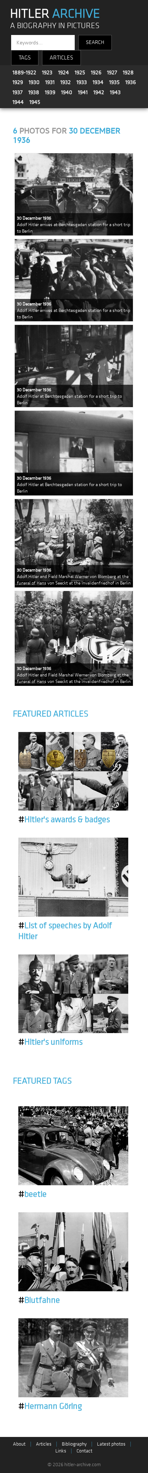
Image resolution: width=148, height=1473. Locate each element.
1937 (18, 92)
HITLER (55, 14)
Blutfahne (39, 1300)
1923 (47, 72)
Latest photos (111, 1444)
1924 (63, 72)
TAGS (25, 57)
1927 (112, 72)
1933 (82, 82)
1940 (66, 92)
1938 (33, 92)
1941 (83, 92)
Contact (84, 1450)
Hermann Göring (50, 1406)
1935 (114, 82)
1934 (98, 82)
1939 (50, 92)
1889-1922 (24, 72)
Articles (43, 1444)
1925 (80, 72)
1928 (128, 72)
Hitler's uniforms (50, 1042)
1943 (115, 92)
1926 (96, 72)
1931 (50, 82)
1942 (98, 92)
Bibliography (74, 1444)
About (19, 1444)
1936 (130, 82)
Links (60, 1450)
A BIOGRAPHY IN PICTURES (55, 26)
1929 (18, 82)
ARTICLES (61, 57)
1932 (65, 82)
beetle (32, 1194)
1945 (34, 102)
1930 (34, 82)
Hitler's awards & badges (64, 819)
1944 (18, 102)
